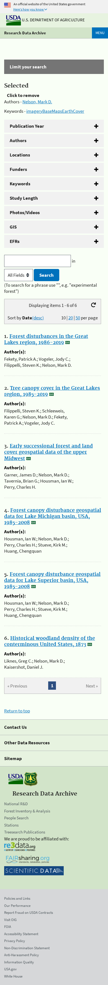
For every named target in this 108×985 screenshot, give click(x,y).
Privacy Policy (14, 940)
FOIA (7, 926)
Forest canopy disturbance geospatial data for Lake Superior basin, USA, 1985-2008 (52, 580)
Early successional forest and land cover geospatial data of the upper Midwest (48, 452)
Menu (100, 32)
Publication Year (27, 126)
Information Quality (19, 962)
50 (78, 318)
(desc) (38, 318)
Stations (11, 825)
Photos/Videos (25, 212)
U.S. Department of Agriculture (53, 19)
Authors (18, 140)
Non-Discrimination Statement (27, 948)
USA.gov (10, 969)
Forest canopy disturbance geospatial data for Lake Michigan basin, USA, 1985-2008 (52, 516)
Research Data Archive (25, 32)
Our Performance (17, 905)
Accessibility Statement (21, 934)
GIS (13, 227)
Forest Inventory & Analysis (27, 811)
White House (13, 976)
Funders (18, 169)
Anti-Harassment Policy (21, 955)
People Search (16, 817)
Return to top (17, 711)
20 (70, 318)
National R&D (16, 803)
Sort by (25, 318)
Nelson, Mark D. (37, 102)
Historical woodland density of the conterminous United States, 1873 (49, 641)
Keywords (20, 184)
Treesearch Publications (24, 832)
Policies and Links (17, 898)
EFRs (15, 241)
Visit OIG (10, 919)
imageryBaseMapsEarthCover (55, 111)
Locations (20, 155)
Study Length (24, 198)
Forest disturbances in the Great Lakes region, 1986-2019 (46, 340)
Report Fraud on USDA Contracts (28, 912)
